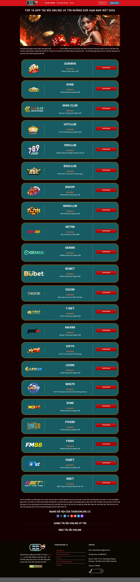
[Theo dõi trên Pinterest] (71, 516)
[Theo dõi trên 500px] (78, 516)
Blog (71, 3)
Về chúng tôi (60, 551)
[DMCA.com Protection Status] (35, 566)
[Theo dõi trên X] (61, 516)
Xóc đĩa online (62, 3)
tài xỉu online (50, 3)
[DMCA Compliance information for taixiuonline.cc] (96, 571)
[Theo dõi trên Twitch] (82, 516)
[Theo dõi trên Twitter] (64, 516)
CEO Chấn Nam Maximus (64, 562)
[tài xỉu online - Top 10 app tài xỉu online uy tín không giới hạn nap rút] (31, 3)
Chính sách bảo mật (62, 554)
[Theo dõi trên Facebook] (58, 516)
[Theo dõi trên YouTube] (75, 516)
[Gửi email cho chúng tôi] (68, 516)
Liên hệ (58, 558)
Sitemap (59, 565)
